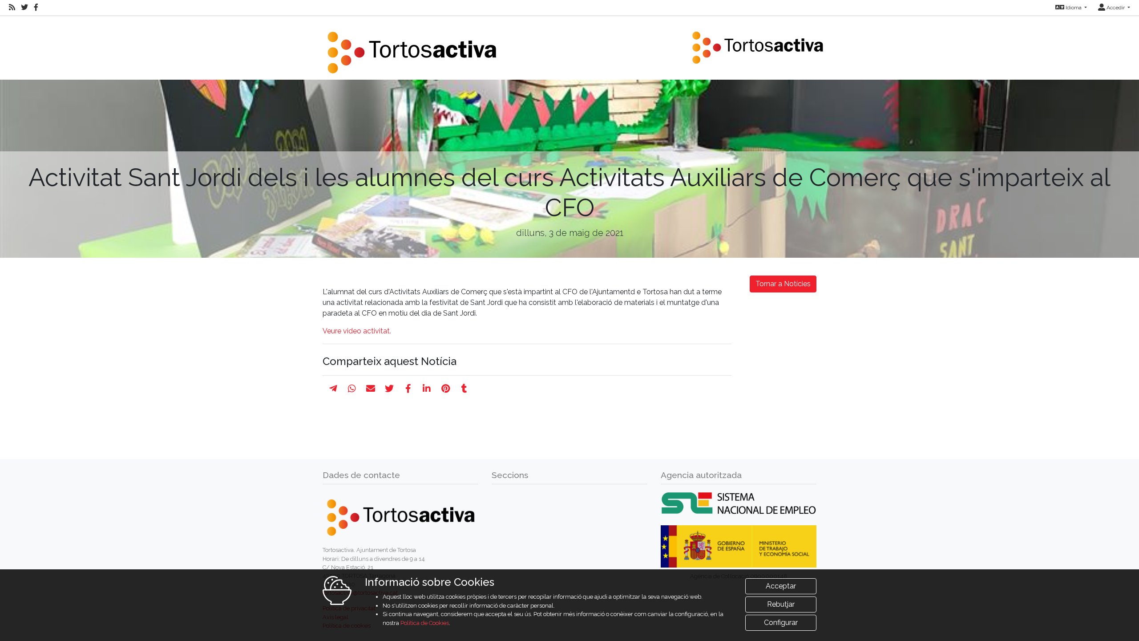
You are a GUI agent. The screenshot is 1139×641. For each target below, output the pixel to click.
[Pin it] (445, 388)
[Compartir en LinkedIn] (427, 388)
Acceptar (781, 586)
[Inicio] (412, 47)
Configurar (781, 622)
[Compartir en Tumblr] (464, 388)
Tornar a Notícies (783, 284)
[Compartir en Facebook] (408, 388)
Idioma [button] (1073, 7)
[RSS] (12, 7)
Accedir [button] (1115, 7)
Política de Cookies (424, 623)
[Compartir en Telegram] (333, 388)
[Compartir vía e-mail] (370, 388)
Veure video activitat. (357, 331)
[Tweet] (389, 388)
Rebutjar (781, 604)
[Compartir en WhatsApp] (352, 388)
